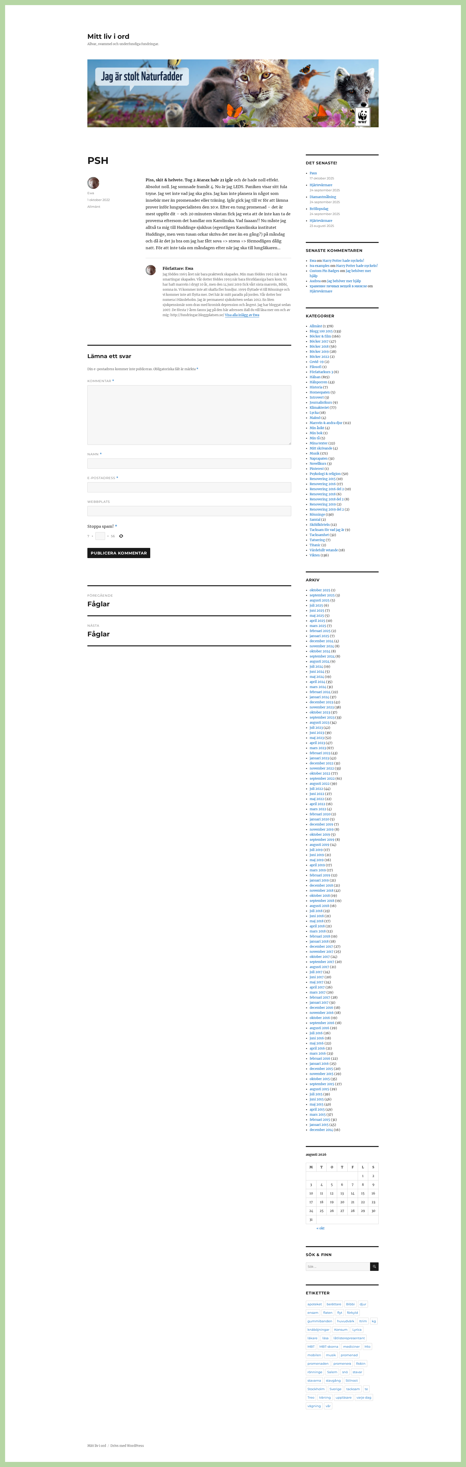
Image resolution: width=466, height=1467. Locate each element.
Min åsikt (317, 428)
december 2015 (321, 1069)
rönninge (315, 1372)
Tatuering (317, 540)
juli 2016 (316, 1033)
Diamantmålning (323, 197)
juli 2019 (316, 850)
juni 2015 (317, 1099)
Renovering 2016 (323, 484)
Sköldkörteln (320, 525)
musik (331, 1355)
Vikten (315, 555)
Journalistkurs (321, 403)
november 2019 (322, 829)
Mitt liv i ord (108, 36)
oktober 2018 (320, 896)
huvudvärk (345, 1321)
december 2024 (321, 641)
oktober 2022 (320, 773)
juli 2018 (316, 911)
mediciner (351, 1346)
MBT (311, 1346)
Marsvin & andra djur (326, 423)
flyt (339, 1313)
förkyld (352, 1313)
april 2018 (317, 926)
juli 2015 (316, 1094)
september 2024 (322, 656)
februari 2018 (320, 936)
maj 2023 (317, 738)
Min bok (316, 433)
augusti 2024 (320, 661)
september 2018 (322, 901)
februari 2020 (320, 814)
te (366, 1389)
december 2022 (321, 763)
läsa (325, 1338)
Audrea (315, 281)
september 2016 (322, 1023)
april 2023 (317, 743)
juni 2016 (317, 1038)
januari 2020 (319, 819)
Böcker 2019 (319, 352)
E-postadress (102, 478)
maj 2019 (317, 860)
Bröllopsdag (319, 209)
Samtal (315, 520)
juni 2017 (317, 977)
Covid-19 (317, 362)
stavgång (333, 1380)
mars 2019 (318, 870)
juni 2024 (317, 672)
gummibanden (320, 1321)
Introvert (317, 397)
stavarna (314, 1380)
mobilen (314, 1355)
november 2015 (321, 1074)
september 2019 (322, 840)
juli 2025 (316, 605)
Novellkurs (318, 464)
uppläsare (344, 1397)
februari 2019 (320, 875)
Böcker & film (320, 336)
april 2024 (317, 682)
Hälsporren (318, 382)
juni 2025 (317, 611)
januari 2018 (319, 941)
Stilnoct (352, 1380)
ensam (313, 1313)
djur (363, 1304)
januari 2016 (319, 1064)
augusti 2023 (319, 723)
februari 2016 (320, 1059)
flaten (328, 1313)
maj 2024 (317, 677)
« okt (320, 1228)
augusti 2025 (320, 600)
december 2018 (321, 885)
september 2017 (322, 962)
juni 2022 (317, 794)
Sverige (335, 1389)
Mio (367, 1346)
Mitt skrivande (321, 448)
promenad (349, 1355)
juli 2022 (316, 789)
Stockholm (316, 1389)
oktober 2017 (320, 957)
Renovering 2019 (323, 504)
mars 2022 (318, 809)
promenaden (318, 1363)
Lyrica (357, 1329)
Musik (314, 453)
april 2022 (317, 804)
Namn (94, 454)
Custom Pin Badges (324, 271)
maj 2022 (317, 799)
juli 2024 (316, 667)
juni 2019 (317, 855)
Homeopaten (320, 392)
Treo (311, 1397)
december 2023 (321, 702)
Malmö (315, 418)
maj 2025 (317, 616)
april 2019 (317, 865)
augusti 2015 (319, 1089)
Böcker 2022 (319, 357)
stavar (357, 1372)
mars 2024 (318, 687)
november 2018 (321, 891)
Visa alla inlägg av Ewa (242, 315)
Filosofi (316, 367)
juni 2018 (317, 916)
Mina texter (319, 443)
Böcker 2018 (319, 347)
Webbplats (98, 502)
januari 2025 (319, 636)
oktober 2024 (320, 651)
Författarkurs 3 (321, 372)
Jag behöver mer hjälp (344, 281)
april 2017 (317, 987)
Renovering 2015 (323, 479)
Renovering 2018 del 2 (327, 499)
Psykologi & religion (325, 474)
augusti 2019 (319, 845)
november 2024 (322, 646)
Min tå (315, 438)
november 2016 (322, 1013)
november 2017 (321, 952)
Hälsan (315, 377)
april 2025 (317, 621)
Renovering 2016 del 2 (327, 489)
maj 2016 (317, 1043)
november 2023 (322, 707)
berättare (334, 1304)
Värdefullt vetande (324, 550)
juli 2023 (316, 728)
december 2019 (321, 824)
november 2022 (322, 768)
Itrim (363, 1321)
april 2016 (317, 1048)
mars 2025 (318, 626)
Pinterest (317, 469)
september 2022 (322, 779)
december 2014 (321, 1130)
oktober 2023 (320, 712)
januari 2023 (319, 758)
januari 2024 (319, 697)
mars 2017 (318, 992)
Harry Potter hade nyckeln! (343, 261)
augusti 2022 (320, 784)
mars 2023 (318, 748)
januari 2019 (319, 880)
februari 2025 (320, 631)
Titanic (315, 545)
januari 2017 (319, 1003)
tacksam (353, 1389)
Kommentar (100, 381)
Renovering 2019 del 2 (327, 509)
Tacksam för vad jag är (327, 530)
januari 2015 (319, 1125)
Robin (361, 1363)
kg (374, 1321)
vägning (314, 1406)
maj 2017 (317, 982)
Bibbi (350, 1304)
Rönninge (317, 515)
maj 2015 (317, 1104)
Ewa (90, 193)
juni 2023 (317, 733)
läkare (312, 1338)
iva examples (320, 266)
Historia (316, 387)
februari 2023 (320, 753)
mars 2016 (318, 1053)
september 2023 (322, 717)
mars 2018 (318, 931)
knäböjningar (318, 1329)
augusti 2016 (319, 1028)
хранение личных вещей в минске (338, 286)
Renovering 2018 (323, 494)
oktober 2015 (320, 1079)
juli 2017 (316, 972)
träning (325, 1397)
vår (328, 1406)
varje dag (364, 1397)
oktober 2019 (320, 835)
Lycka (314, 413)
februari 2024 (320, 692)
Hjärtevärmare (321, 185)
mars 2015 (318, 1115)
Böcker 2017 (319, 341)
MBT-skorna (328, 1346)
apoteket (315, 1304)
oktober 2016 (320, 1018)
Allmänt (93, 206)
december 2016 (321, 1008)
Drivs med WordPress (127, 1446)
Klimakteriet (319, 408)
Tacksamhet (319, 535)
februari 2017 (320, 997)
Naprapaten (319, 459)
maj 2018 (317, 921)
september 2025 (322, 595)
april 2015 (317, 1109)
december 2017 (321, 947)
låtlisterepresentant (349, 1338)
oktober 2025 (320, 590)
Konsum (341, 1329)
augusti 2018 (319, 906)
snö (345, 1372)
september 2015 (322, 1084)
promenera (342, 1363)
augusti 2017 (319, 967)
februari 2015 (320, 1120)
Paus (313, 173)
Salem (332, 1372)
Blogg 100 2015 (321, 331)
